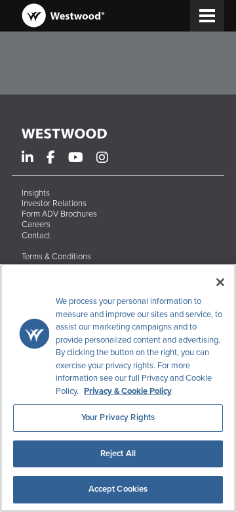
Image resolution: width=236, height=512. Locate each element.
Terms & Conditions (56, 256)
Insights (36, 193)
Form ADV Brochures (59, 214)
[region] (118, 388)
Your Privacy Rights (118, 417)
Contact (36, 235)
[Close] (220, 282)
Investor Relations (54, 203)
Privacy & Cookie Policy (128, 391)
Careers (36, 224)
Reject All (118, 453)
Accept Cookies (118, 489)
